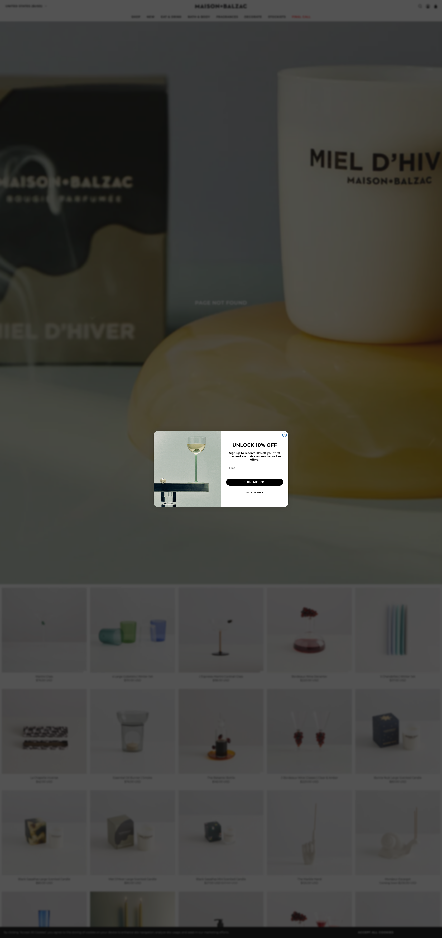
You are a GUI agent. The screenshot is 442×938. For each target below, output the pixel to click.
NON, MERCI (254, 492)
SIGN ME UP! (255, 482)
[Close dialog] (284, 435)
